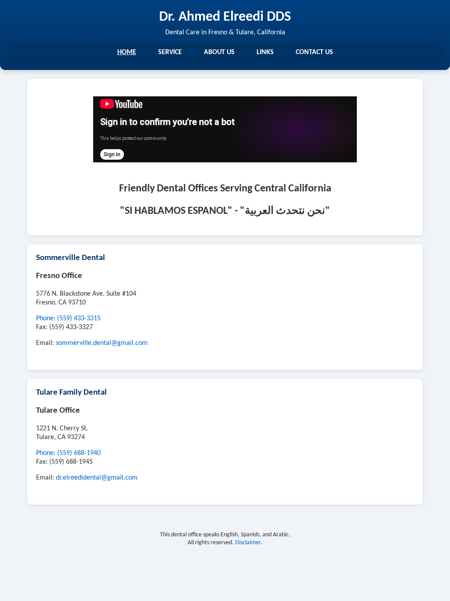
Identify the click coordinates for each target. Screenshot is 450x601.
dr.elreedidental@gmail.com (97, 477)
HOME (126, 52)
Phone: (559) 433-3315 (68, 318)
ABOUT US (219, 52)
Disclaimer (248, 542)
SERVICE (170, 52)
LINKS (265, 52)
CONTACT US (314, 52)
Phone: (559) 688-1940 (68, 453)
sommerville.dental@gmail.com (102, 343)
